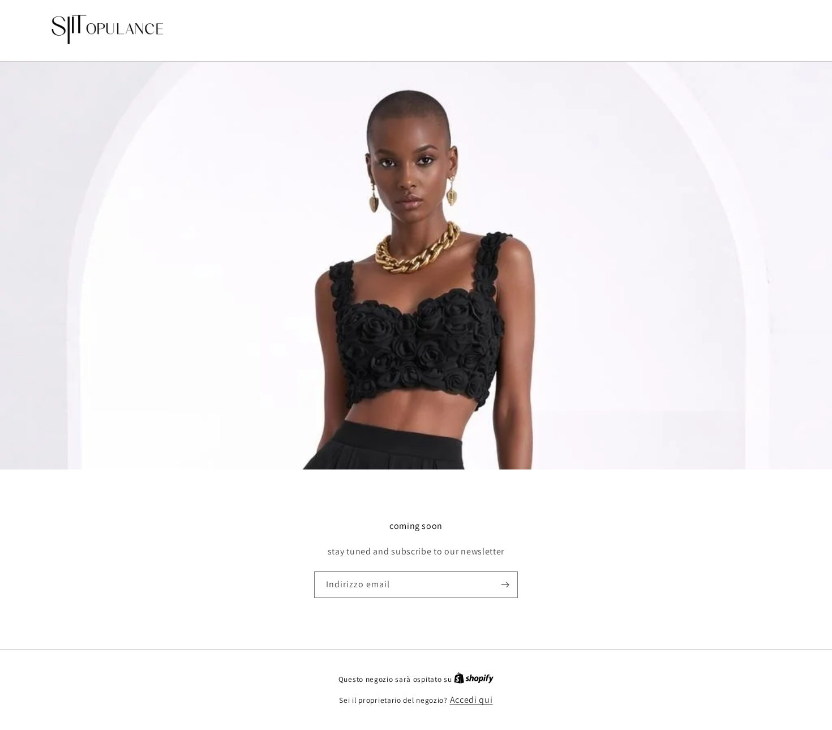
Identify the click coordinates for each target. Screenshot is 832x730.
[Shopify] (474, 679)
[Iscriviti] (504, 584)
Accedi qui (471, 700)
